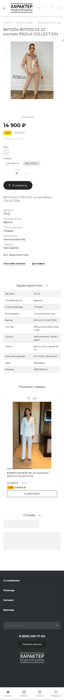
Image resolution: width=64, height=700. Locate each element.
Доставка (38, 263)
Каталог (8, 600)
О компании (11, 580)
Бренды (8, 609)
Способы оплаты (14, 263)
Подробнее (32, 493)
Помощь (9, 590)
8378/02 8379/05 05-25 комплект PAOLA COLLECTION (28, 474)
